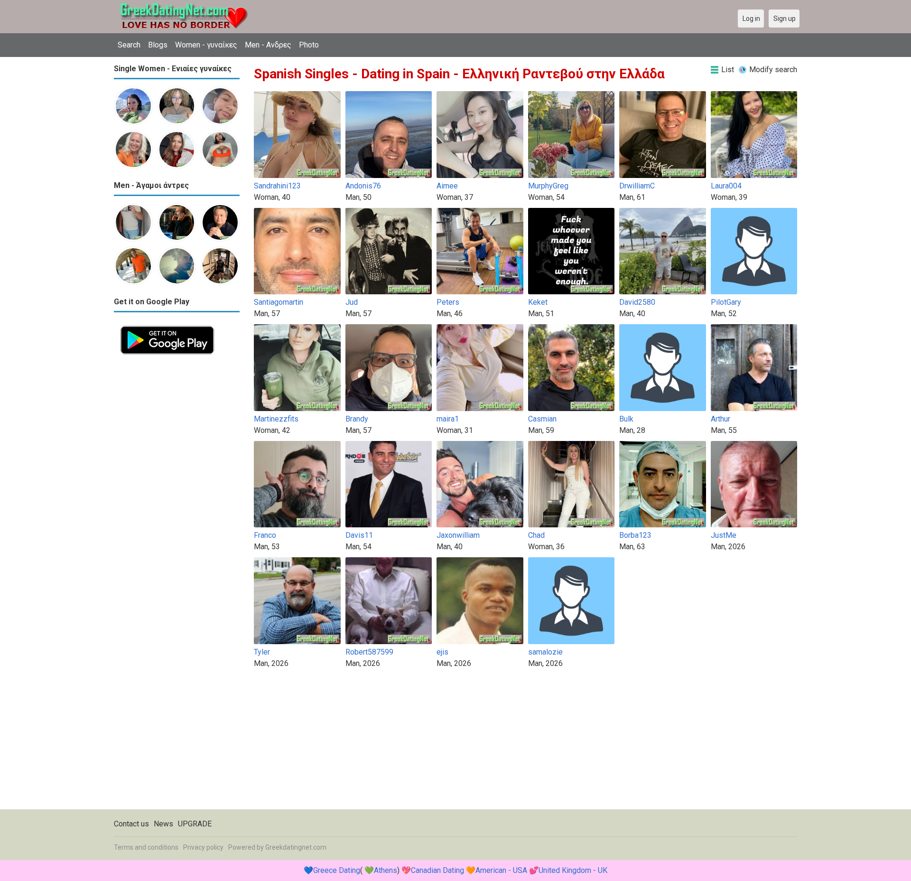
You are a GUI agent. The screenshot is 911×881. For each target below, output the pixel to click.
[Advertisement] (177, 503)
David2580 (637, 302)
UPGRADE (195, 823)
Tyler (262, 651)
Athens (385, 870)
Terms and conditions (146, 847)
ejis (442, 651)
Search (129, 44)
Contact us (131, 823)
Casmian (542, 418)
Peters (448, 302)
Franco (265, 535)
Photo (309, 44)
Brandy (356, 418)
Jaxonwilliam (458, 535)
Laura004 (726, 185)
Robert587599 (369, 651)
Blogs (157, 44)
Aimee (447, 185)
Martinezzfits (276, 418)
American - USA (501, 870)
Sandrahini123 (277, 185)
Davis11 (359, 535)
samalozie (545, 651)
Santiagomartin (278, 302)
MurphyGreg (548, 185)
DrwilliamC (637, 185)
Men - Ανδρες (268, 44)
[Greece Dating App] (167, 324)
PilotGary (726, 302)
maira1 (448, 418)
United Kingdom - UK (573, 870)
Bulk (626, 418)
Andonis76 (363, 185)
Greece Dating (336, 870)
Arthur (720, 418)
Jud (351, 302)
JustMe (723, 535)
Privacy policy (203, 847)
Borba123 (635, 535)
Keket (538, 302)
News (163, 823)
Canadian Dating (437, 870)
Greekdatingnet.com (295, 847)
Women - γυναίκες (206, 44)
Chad (536, 535)
